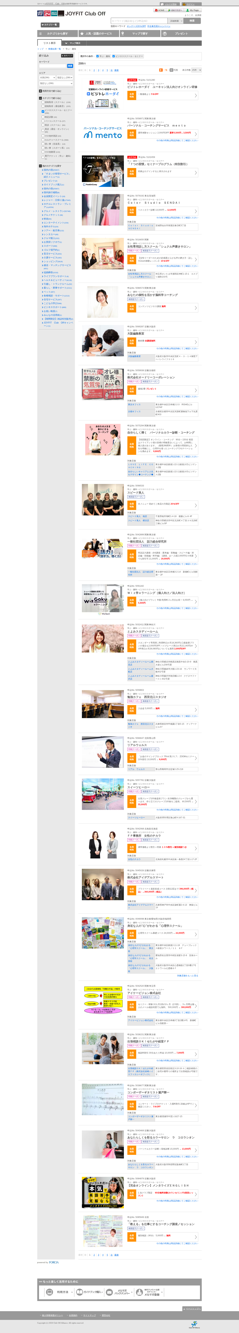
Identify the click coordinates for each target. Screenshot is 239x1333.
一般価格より (148, 94)
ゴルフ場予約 (51, 250)
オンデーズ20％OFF (136, 26)
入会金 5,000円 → (149, 708)
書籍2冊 (147, 389)
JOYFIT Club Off (55, 3)
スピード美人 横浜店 (138, 520)
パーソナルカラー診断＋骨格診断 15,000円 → (164, 1149)
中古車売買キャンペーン (158, 26)
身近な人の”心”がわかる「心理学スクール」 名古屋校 (140, 958)
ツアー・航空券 (54, 230)
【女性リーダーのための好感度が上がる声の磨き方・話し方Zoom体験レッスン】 (165, 259)
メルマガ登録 (171, 4)
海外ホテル (51, 226)
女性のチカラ (135, 859)
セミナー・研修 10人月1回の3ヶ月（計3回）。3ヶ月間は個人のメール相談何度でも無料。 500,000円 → (166, 1005)
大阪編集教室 (134, 356)
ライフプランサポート (56, 276)
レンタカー (51, 234)
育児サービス (53, 253)
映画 (47, 218)
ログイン (191, 4)
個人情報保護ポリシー (52, 1315)
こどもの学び (53, 303)
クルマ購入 (51, 238)
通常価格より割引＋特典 (162, 847)
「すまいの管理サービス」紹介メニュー (57, 175)
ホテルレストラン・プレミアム (57, 205)
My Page (193, 10)
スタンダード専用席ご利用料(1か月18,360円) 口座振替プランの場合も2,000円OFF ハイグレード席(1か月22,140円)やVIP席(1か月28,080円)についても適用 (166, 646)
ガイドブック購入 (54, 184)
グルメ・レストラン (57, 211)
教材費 (146, 341)
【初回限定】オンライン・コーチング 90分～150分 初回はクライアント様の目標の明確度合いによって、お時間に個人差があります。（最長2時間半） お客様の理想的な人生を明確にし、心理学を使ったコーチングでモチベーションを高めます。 (165, 445)
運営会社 (106, 1315)
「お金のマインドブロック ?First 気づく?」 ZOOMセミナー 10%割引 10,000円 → (166, 758)
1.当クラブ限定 (165, 1194)
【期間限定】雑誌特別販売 (58, 319)
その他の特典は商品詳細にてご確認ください (177, 140)
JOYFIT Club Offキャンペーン (58, 324)
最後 (116, 70)
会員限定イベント (54, 196)
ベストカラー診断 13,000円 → (157, 210)
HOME (159, 10)
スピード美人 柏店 (137, 516)
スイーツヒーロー (136, 817)
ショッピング (53, 261)
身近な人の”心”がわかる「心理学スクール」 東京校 (140, 948)
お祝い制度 (50, 311)
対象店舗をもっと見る (187, 975)
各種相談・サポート (56, 295)
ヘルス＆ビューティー (58, 280)
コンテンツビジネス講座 (152, 306)
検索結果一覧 (54, 49)
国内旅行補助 (51, 192)
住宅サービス (53, 299)
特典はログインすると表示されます (155, 171)
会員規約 (73, 1315)
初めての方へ (175, 10)
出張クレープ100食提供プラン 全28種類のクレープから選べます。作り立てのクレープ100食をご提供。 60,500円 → (166, 801)
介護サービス (53, 257)
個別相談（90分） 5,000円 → (154, 1235)
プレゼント (50, 180)
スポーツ (50, 246)
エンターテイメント (56, 222)
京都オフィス (134, 411)
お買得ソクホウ (53, 242)
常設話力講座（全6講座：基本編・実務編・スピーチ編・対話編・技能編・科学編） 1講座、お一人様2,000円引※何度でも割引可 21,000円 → (166, 556)
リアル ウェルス (136, 769)
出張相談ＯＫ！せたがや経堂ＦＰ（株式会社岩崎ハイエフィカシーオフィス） (140, 1071)
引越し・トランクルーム (58, 284)
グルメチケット (53, 215)
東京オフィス (134, 404)
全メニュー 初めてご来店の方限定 (158, 504)
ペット (49, 291)
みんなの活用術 (53, 315)
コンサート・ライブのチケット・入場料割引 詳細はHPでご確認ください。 (166, 1105)
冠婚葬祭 (51, 272)
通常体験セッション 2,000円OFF (164, 133)
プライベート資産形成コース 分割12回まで (166, 890)
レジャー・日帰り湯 (57, 200)
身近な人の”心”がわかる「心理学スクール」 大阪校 (140, 968)
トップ (40, 49)
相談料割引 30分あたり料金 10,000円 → (161, 1053)
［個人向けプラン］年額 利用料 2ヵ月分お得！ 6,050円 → (165, 601)
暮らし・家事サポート (58, 287)
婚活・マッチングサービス (57, 266)
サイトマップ (89, 1315)
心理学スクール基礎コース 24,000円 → (161, 933)
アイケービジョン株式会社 (140, 1020)
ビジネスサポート (55, 307)
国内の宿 (51, 170)
